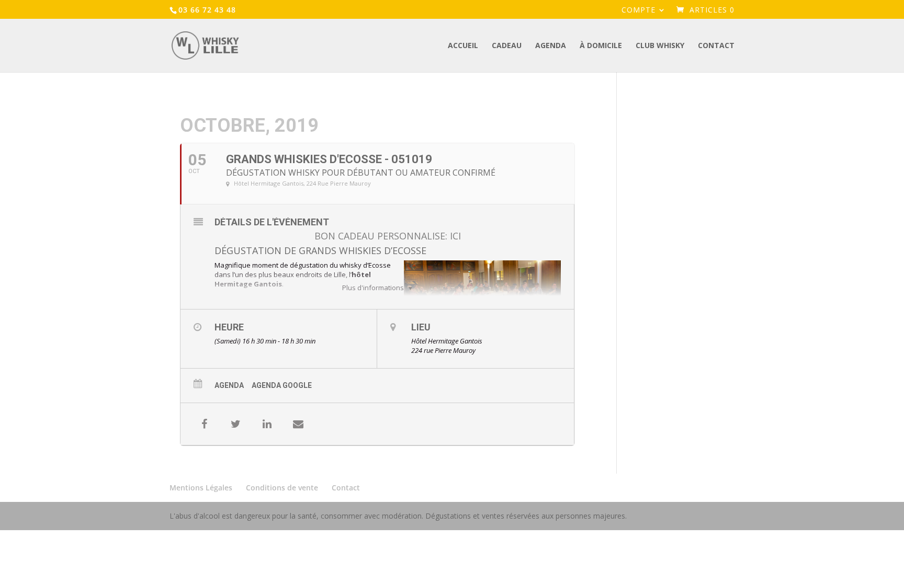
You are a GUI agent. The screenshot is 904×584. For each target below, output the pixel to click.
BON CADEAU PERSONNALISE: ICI (387, 236)
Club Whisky (660, 46)
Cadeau (507, 46)
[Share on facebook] (204, 424)
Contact (716, 46)
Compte (639, 10)
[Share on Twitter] (235, 424)
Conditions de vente (282, 488)
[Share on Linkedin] (267, 424)
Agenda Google (282, 385)
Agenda (550, 46)
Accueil (463, 46)
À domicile (601, 46)
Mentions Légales (201, 488)
